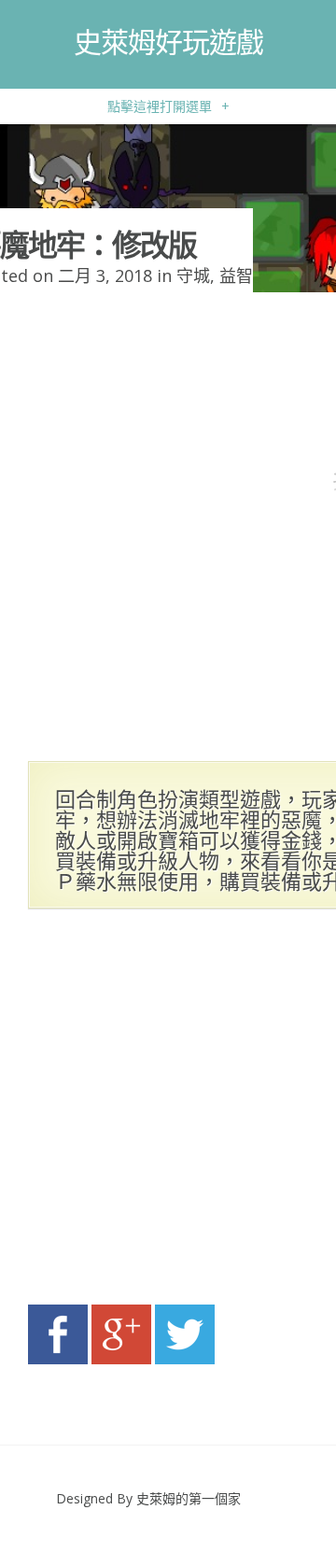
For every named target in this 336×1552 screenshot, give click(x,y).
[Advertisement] (168, 1112)
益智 (236, 275)
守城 (193, 275)
